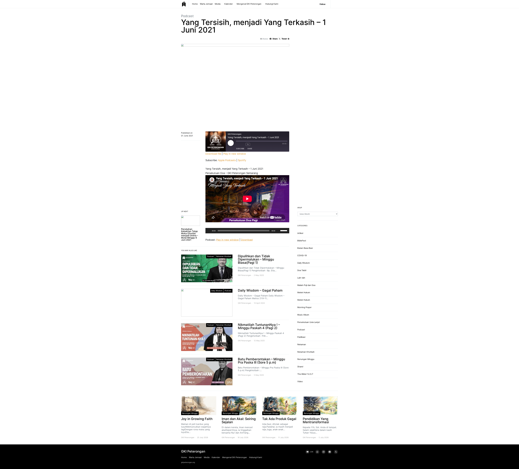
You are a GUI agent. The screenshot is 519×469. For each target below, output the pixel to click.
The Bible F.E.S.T (305, 374)
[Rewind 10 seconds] (243, 144)
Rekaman (301, 344)
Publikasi (301, 337)
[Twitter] (336, 452)
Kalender (228, 4)
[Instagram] (324, 452)
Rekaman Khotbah (223, 256)
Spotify (242, 160)
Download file (213, 153)
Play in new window (234, 153)
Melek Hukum (303, 292)
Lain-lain (301, 277)
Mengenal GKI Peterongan (249, 4)
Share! (300, 366)
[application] (247, 230)
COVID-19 (302, 255)
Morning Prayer (304, 307)
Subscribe (240, 148)
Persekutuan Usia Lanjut (308, 322)
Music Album (303, 315)
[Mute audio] (238, 144)
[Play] (209, 230)
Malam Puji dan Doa (306, 285)
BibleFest (301, 240)
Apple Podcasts (227, 160)
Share (249, 148)
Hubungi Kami (271, 4)
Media (217, 4)
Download (247, 239)
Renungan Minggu (305, 359)
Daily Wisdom (216, 291)
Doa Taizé (301, 270)
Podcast (187, 16)
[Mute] (278, 230)
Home (195, 4)
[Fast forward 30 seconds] (253, 144)
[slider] (284, 230)
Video (300, 381)
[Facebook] (330, 452)
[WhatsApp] (317, 452)
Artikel (300, 233)
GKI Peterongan (244, 275)
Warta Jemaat (206, 4)
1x (248, 144)
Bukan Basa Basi (305, 248)
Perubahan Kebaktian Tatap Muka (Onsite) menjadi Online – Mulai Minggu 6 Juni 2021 (189, 234)
